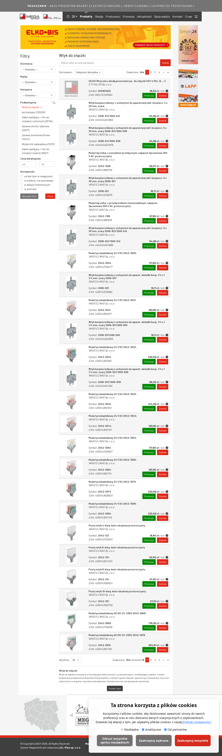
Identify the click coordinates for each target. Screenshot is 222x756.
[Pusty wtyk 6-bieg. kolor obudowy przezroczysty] (71, 555)
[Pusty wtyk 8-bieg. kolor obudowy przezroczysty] (71, 577)
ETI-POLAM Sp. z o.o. (100, 84)
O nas (188, 16)
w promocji (30, 188)
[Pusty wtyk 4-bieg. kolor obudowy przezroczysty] (71, 533)
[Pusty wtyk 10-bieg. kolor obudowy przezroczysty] (71, 599)
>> (168, 72)
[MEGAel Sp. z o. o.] (87, 721)
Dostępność (27, 171)
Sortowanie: (66, 72)
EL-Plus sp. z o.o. (70, 747)
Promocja (149, 95)
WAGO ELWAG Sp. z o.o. (102, 109)
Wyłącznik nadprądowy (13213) (38, 144)
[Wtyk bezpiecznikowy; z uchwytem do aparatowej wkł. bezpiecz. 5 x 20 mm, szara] (71, 112)
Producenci (113, 16)
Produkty (86, 16)
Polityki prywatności (197, 722)
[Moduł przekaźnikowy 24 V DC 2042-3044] (71, 423)
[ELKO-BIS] (95, 37)
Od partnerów (177, 729)
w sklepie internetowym (37, 184)
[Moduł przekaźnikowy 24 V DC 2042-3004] (71, 260)
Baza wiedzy (162, 16)
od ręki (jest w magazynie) (38, 176)
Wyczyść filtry (29, 196)
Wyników (64, 659)
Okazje (99, 16)
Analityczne (153, 729)
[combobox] (37, 69)
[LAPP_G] (188, 87)
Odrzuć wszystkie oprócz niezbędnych (114, 740)
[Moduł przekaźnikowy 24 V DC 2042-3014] (71, 307)
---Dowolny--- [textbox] (29, 69)
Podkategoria (28, 102)
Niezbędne (131, 729)
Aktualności (144, 16)
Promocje (128, 16)
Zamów (162, 95)
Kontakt (177, 16)
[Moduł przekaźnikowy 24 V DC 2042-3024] (71, 354)
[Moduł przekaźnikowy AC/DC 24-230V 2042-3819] (71, 642)
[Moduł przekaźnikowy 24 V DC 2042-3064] (71, 467)
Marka (23, 76)
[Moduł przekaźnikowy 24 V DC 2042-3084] (71, 511)
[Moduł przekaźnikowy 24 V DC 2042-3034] (71, 401)
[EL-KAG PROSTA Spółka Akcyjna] (87, 709)
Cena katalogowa (30, 158)
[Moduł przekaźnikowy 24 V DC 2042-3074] (71, 489)
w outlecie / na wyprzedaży (38, 180)
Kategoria (26, 89)
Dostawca (26, 63)
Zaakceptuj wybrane (154, 741)
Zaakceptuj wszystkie (192, 741)
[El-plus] (52, 16)
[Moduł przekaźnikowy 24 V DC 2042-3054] (71, 445)
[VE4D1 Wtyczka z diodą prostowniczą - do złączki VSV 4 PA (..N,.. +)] (71, 88)
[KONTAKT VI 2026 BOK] (188, 44)
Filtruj (50, 196)
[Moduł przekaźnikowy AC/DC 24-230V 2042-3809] (71, 621)
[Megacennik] (29, 16)
